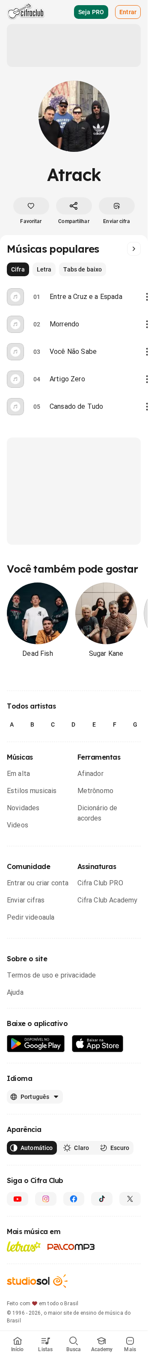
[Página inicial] (26, 12)
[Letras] (24, 1246)
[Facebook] (74, 1199)
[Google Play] (36, 1044)
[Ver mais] (134, 249)
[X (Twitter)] (130, 1199)
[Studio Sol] (37, 1281)
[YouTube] (17, 1199)
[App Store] (98, 1044)
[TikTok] (102, 1199)
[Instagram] (45, 1199)
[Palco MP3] (71, 1247)
